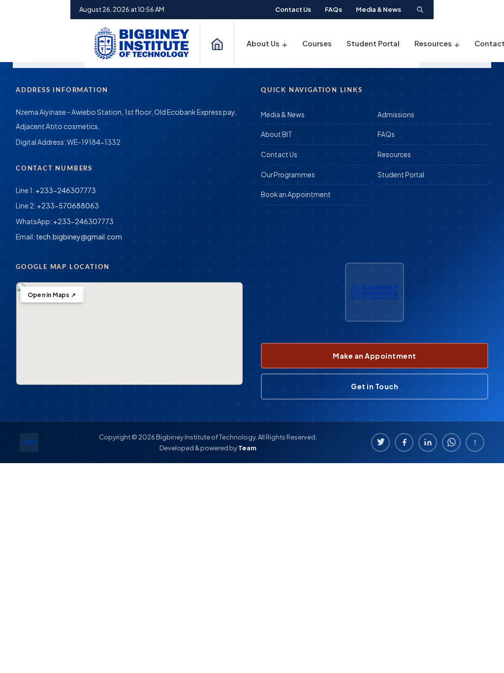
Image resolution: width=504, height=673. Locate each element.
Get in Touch (374, 386)
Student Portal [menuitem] (373, 43)
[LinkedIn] (427, 442)
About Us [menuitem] (267, 43)
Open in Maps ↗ (52, 295)
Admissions (396, 114)
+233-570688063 (68, 205)
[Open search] (420, 9)
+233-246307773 (65, 190)
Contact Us (293, 9)
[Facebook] (404, 442)
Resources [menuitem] (437, 43)
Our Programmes (288, 174)
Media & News (378, 9)
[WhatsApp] (451, 442)
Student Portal (401, 174)
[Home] (217, 44)
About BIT (276, 134)
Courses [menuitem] (317, 43)
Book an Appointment (296, 194)
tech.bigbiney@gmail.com (79, 236)
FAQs (333, 9)
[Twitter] (380, 442)
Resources (394, 154)
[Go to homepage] (143, 43)
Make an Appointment (374, 355)
